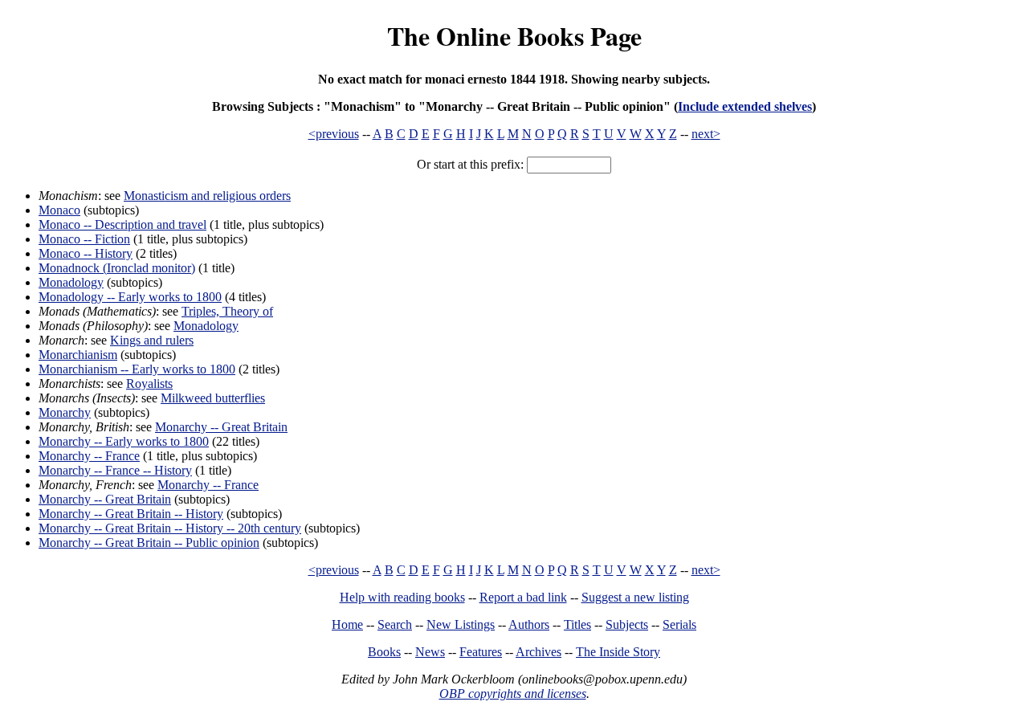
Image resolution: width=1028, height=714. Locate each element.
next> (705, 134)
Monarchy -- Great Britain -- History (131, 513)
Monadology (71, 282)
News (430, 652)
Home (347, 624)
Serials (679, 624)
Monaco (59, 210)
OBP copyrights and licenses (512, 693)
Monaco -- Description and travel (122, 224)
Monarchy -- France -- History (115, 470)
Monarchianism (78, 354)
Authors (528, 624)
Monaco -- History (86, 253)
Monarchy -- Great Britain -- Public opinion (149, 542)
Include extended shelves (745, 106)
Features (480, 652)
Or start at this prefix (468, 164)
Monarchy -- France (89, 456)
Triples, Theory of (227, 311)
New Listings (460, 624)
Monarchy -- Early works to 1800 (124, 441)
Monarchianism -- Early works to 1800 (137, 369)
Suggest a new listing (635, 597)
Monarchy (65, 412)
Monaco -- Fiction (84, 239)
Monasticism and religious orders (207, 195)
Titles (577, 624)
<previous (333, 134)
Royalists (149, 383)
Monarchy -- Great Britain (221, 427)
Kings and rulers (152, 340)
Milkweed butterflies (213, 398)
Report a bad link (523, 597)
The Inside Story (618, 652)
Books (384, 652)
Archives (538, 652)
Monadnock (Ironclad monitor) (117, 268)
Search (394, 624)
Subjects (627, 624)
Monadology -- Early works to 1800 (130, 297)
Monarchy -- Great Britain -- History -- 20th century (170, 528)
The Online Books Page (514, 36)
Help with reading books (402, 597)
